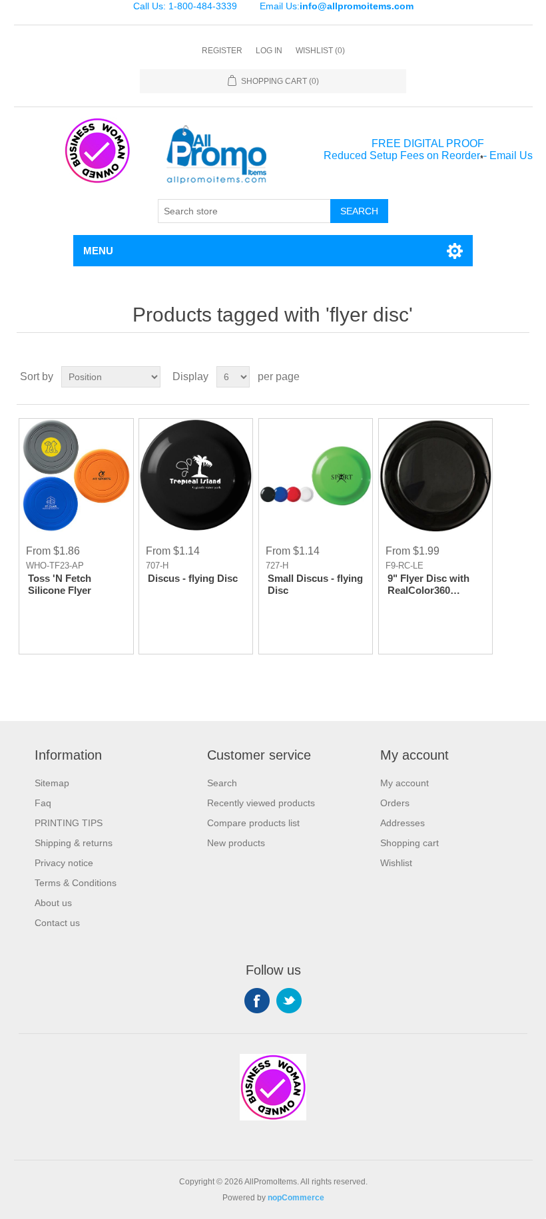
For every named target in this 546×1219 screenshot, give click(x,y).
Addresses (402, 823)
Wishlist (396, 862)
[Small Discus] (195, 475)
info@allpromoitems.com (356, 6)
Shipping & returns (74, 843)
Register (222, 50)
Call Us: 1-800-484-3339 (185, 6)
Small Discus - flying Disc (315, 584)
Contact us (57, 922)
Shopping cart (409, 843)
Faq (43, 803)
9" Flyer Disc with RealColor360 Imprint (428, 585)
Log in (269, 50)
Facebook (257, 1000)
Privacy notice (64, 862)
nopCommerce (296, 1197)
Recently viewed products (261, 803)
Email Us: (336, 6)
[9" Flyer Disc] (435, 475)
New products (236, 843)
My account (404, 783)
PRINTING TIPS (69, 823)
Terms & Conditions (76, 882)
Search (359, 211)
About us (53, 902)
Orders (395, 803)
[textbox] (244, 211)
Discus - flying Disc (193, 578)
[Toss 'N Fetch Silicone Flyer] (76, 475)
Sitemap (52, 783)
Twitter (289, 1000)
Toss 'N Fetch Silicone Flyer (59, 584)
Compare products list (253, 823)
